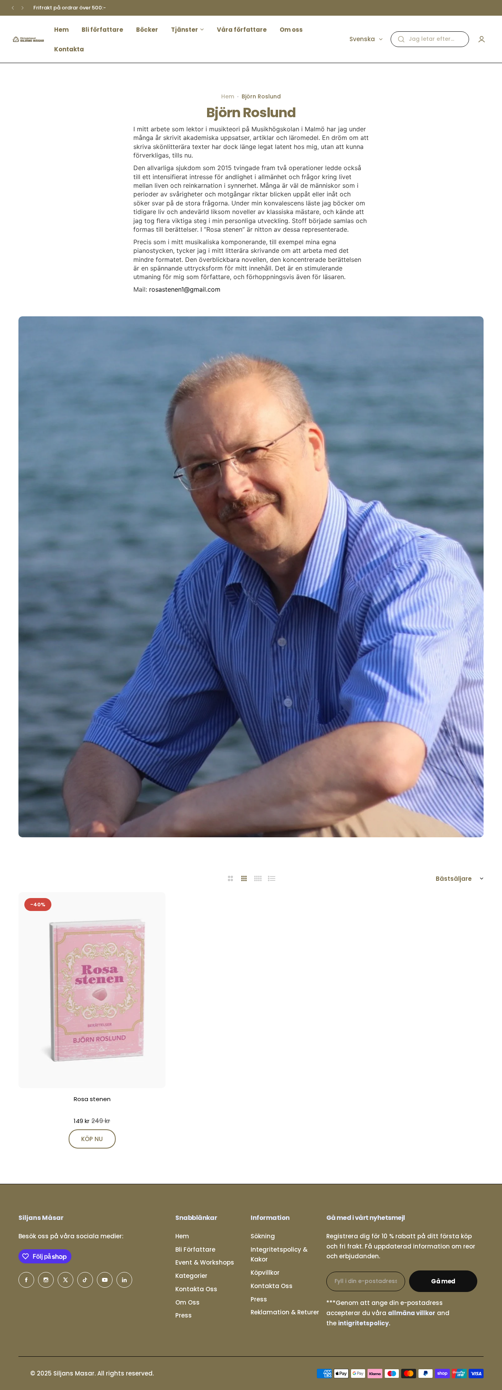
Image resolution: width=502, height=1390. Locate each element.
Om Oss (187, 1302)
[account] (481, 39)
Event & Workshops (204, 1262)
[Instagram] (46, 1280)
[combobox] (430, 39)
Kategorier (191, 1276)
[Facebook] (26, 1280)
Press (183, 1315)
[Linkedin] (124, 1280)
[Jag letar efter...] (401, 39)
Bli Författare (195, 1249)
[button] (13, 8)
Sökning (263, 1236)
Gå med (443, 1281)
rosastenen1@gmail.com (184, 289)
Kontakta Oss (196, 1289)
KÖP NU (92, 1139)
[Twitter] (65, 1280)
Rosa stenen (92, 1099)
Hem (227, 96)
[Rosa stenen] (92, 990)
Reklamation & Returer (285, 1312)
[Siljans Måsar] (28, 39)
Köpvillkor (265, 1272)
